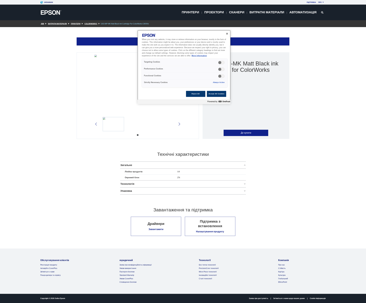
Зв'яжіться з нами (47, 272)
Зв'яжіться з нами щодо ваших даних (289, 298)
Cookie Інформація (318, 298)
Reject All (196, 94)
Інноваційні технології (208, 275)
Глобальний (283, 279)
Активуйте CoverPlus (48, 268)
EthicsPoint (282, 282)
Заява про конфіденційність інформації (136, 265)
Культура (282, 275)
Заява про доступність (258, 298)
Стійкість (282, 268)
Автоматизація (303, 12)
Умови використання (128, 268)
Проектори (214, 12)
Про (320, 2)
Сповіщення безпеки (128, 282)
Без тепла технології (207, 265)
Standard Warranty (127, 275)
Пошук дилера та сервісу (50, 275)
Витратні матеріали (266, 12)
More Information (199, 56)
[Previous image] (96, 124)
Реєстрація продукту (48, 265)
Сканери (236, 12)
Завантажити (156, 229)
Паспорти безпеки (127, 272)
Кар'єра (281, 272)
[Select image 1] (113, 124)
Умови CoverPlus (126, 279)
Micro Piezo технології (208, 272)
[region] (184, 67)
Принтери (190, 12)
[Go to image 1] (138, 135)
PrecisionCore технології (209, 268)
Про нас (281, 265)
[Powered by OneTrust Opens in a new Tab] (218, 102)
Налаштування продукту (210, 231)
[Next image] (179, 124)
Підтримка (311, 2)
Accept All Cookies (216, 94)
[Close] (227, 34)
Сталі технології (205, 279)
